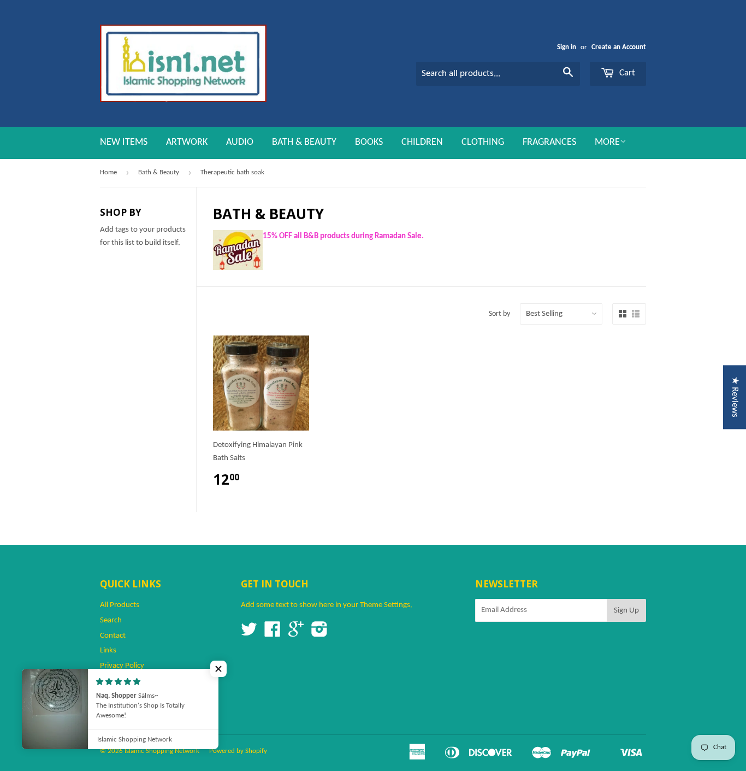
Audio (239, 142)
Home (108, 172)
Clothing (482, 142)
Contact (113, 636)
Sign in (566, 47)
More (607, 142)
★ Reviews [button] (734, 396)
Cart (626, 73)
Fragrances (549, 142)
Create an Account (618, 47)
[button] (218, 669)
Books (369, 142)
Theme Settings (385, 605)
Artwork (187, 142)
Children (422, 142)
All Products (119, 605)
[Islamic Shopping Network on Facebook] (272, 633)
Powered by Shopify (238, 751)
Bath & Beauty (304, 142)
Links (108, 650)
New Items (123, 142)
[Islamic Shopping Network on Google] (296, 633)
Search (111, 620)
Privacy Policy (122, 666)
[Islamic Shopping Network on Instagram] (319, 633)
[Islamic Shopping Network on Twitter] (249, 633)
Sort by (499, 314)
